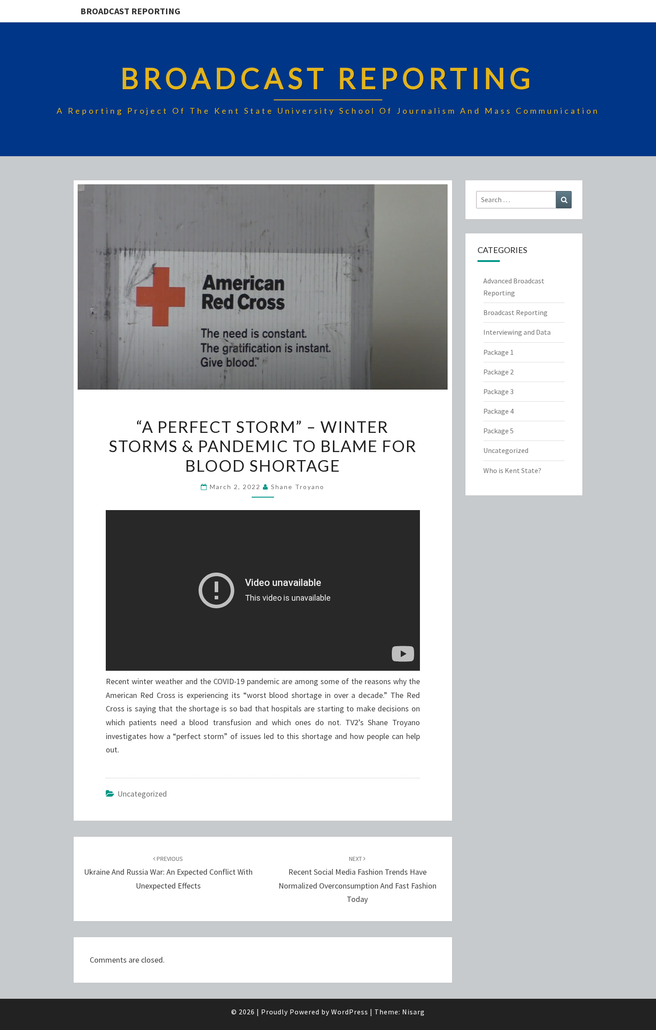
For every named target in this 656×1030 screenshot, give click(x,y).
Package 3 (498, 391)
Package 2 (498, 371)
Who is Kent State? (512, 470)
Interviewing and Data (517, 332)
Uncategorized (142, 794)
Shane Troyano (297, 486)
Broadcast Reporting (130, 11)
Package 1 (498, 352)
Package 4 (498, 411)
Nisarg (413, 1011)
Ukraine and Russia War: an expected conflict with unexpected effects (168, 872)
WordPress (349, 1011)
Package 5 (498, 430)
